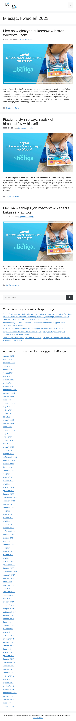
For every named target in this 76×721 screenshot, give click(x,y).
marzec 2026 (8, 373)
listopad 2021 (8, 528)
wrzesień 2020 (9, 575)
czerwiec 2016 (8, 706)
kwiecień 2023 (9, 477)
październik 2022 (10, 497)
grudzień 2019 (8, 605)
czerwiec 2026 (9, 363)
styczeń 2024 (8, 447)
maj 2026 (6, 366)
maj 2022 (6, 511)
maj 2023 (6, 474)
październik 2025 (10, 390)
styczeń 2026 (8, 380)
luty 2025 (6, 417)
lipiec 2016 (7, 703)
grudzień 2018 (8, 639)
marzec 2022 (8, 518)
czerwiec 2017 (8, 673)
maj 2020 (6, 588)
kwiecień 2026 (9, 370)
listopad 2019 (8, 609)
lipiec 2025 (7, 400)
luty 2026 (6, 376)
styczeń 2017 (8, 683)
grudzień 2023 (9, 450)
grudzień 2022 (8, 491)
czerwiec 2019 (8, 625)
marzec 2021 (8, 555)
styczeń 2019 (8, 636)
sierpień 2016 (8, 700)
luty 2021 (6, 558)
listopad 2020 (8, 568)
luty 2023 (6, 484)
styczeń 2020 (8, 602)
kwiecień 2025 (8, 410)
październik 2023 (10, 457)
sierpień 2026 (8, 356)
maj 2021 (6, 548)
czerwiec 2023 (9, 471)
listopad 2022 (8, 494)
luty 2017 (6, 679)
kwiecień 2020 (9, 592)
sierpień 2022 (8, 504)
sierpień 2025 (8, 396)
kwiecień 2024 (9, 437)
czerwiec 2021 (8, 545)
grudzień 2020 (9, 565)
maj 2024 (6, 434)
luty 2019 (6, 632)
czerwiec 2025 (9, 403)
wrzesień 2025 (9, 393)
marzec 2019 (8, 629)
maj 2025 (6, 407)
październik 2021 (9, 531)
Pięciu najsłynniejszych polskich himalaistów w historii (28, 121)
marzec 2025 (8, 413)
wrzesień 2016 (9, 696)
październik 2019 (10, 612)
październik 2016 (10, 693)
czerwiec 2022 (9, 508)
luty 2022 (6, 521)
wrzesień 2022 (9, 501)
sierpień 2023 (8, 464)
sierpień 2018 (8, 646)
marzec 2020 (8, 595)
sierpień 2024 (8, 423)
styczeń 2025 (8, 420)
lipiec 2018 (7, 649)
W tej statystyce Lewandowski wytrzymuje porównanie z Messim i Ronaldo (33, 328)
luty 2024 (6, 444)
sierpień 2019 (8, 619)
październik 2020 (10, 572)
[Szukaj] (69, 297)
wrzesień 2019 (9, 615)
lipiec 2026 (7, 359)
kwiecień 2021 (8, 551)
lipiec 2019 (7, 622)
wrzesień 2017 (8, 666)
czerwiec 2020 (9, 585)
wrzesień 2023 (9, 460)
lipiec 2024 (7, 427)
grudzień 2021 (8, 524)
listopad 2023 (8, 454)
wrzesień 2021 (8, 535)
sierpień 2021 (8, 538)
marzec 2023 (8, 481)
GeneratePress (38, 718)
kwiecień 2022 (8, 514)
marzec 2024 (8, 440)
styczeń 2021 (8, 561)
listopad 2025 (8, 386)
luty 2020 (6, 598)
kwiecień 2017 (8, 676)
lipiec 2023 (7, 467)
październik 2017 (9, 662)
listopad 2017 (8, 659)
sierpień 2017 (8, 669)
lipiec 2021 (7, 541)
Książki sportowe (12, 108)
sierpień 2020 (8, 578)
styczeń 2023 (8, 487)
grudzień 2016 (8, 686)
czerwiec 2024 (9, 430)
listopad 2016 (8, 689)
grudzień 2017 (8, 656)
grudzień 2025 (8, 383)
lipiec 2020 (7, 582)
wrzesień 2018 (8, 642)
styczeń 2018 (8, 652)
